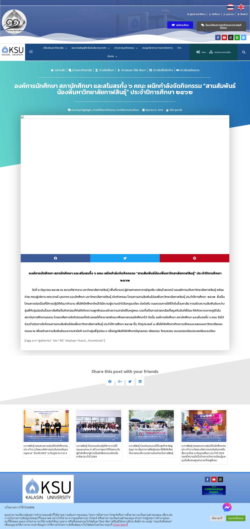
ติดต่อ (110, 56)
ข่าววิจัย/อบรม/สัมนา (128, 110)
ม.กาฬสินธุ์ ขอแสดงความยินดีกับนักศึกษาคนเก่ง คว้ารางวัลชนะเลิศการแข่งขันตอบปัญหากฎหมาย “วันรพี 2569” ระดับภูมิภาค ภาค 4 (46, 449)
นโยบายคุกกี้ (120, 524)
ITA (179, 48)
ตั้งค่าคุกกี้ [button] (217, 518)
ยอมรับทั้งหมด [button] (235, 518)
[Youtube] (224, 37)
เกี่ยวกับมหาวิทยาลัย (53, 48)
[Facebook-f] (218, 37)
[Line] (237, 37)
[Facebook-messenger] (243, 37)
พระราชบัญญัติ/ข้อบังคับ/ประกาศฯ (89, 48)
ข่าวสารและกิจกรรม (124, 48)
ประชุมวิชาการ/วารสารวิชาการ (157, 48)
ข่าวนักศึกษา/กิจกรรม (104, 110)
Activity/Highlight (81, 110)
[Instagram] (231, 37)
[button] (180, 25)
